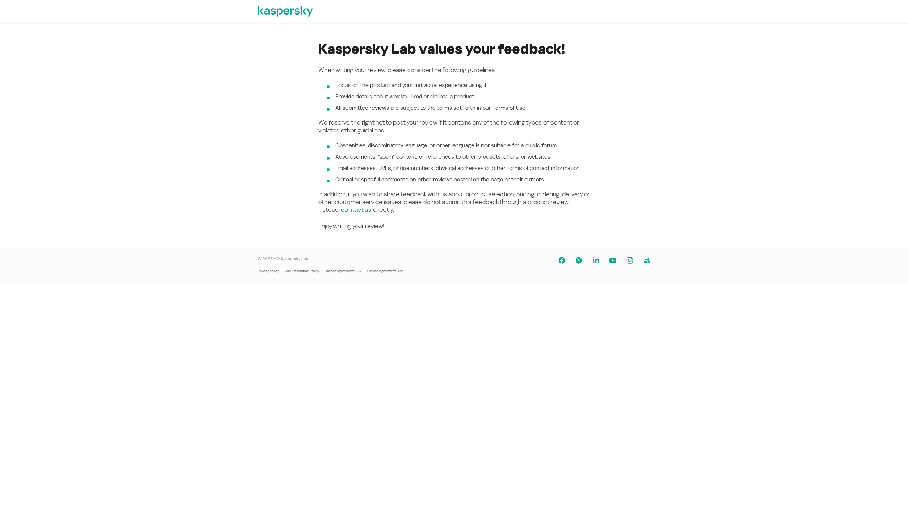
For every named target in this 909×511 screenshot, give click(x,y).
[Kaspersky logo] (286, 11)
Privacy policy (268, 271)
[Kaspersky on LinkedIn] (596, 260)
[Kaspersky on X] (579, 260)
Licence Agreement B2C (343, 271)
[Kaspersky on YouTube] (613, 260)
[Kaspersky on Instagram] (630, 260)
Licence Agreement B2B (385, 271)
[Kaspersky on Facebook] (561, 260)
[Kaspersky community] (647, 260)
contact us (356, 209)
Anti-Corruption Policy (301, 271)
